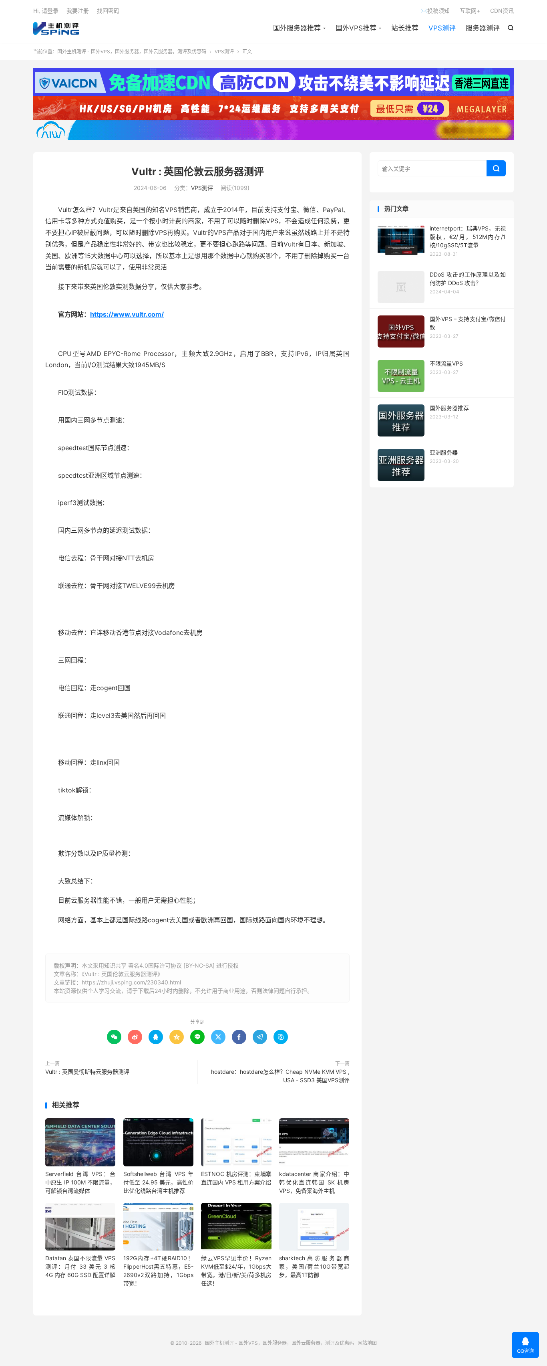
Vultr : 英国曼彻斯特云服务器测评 (87, 1071)
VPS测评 (442, 28)
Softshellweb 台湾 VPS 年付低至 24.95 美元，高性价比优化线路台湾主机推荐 (158, 1182)
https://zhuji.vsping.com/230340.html (131, 982)
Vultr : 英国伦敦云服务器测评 (197, 172)
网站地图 (367, 1343)
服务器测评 (483, 28)
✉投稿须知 (435, 10)
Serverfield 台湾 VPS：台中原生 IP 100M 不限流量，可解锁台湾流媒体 (80, 1182)
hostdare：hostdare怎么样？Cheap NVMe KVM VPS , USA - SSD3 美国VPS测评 (280, 1075)
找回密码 (108, 10)
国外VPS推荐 (356, 28)
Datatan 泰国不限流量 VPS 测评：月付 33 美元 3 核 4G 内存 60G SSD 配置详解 (80, 1266)
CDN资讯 (502, 10)
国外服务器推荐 (297, 28)
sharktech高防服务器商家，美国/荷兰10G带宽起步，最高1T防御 (314, 1266)
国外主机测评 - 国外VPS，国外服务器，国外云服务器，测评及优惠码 (56, 28)
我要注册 (77, 10)
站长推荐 (404, 28)
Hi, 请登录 (45, 10)
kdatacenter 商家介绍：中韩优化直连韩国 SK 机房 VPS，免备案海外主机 (314, 1182)
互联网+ (470, 10)
